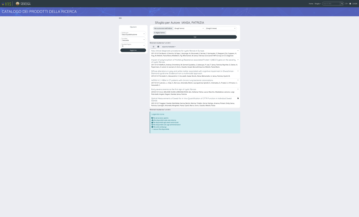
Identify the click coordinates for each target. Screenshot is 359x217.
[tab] (153, 47)
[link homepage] (7, 3)
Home (311, 4)
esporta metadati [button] (168, 47)
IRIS (120, 18)
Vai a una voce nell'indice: (163, 28)
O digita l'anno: (159, 33)
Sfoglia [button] (317, 4)
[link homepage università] (23, 3)
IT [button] (346, 4)
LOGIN (354, 4)
